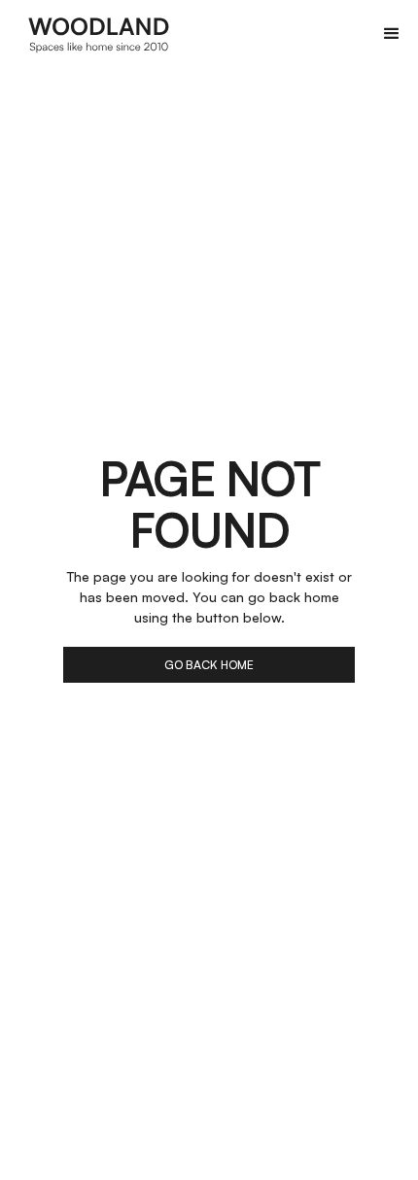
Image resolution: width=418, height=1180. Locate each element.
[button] (391, 34)
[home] (99, 34)
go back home (209, 664)
